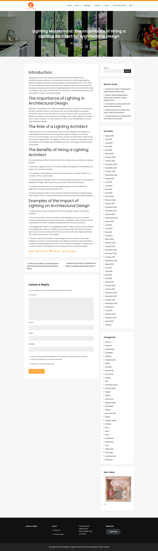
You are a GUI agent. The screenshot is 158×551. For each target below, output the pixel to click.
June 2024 (109, 228)
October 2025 (110, 171)
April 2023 (108, 278)
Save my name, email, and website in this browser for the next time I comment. (59, 356)
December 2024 (111, 207)
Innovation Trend (119, 5)
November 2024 (111, 211)
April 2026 (108, 150)
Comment (33, 295)
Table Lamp (109, 449)
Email (31, 333)
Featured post (84, 526)
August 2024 (109, 221)
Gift (130, 5)
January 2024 (110, 246)
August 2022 (109, 307)
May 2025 (108, 189)
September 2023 (111, 260)
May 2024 (108, 232)
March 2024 (109, 239)
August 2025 (109, 178)
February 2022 (110, 314)
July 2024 (108, 225)
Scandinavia (109, 438)
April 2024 (108, 235)
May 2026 (108, 146)
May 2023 (108, 275)
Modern (108, 410)
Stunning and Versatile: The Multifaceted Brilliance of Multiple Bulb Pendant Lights (80, 264)
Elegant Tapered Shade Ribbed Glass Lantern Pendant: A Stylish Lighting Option (115, 97)
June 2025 (108, 186)
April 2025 (108, 193)
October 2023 (110, 257)
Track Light (109, 452)
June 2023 (108, 271)
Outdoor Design (110, 420)
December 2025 (111, 164)
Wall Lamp (109, 459)
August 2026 (109, 136)
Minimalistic (109, 406)
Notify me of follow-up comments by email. (46, 359)
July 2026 (108, 139)
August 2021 (109, 321)
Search (106, 68)
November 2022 (111, 296)
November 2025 (111, 168)
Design (97, 5)
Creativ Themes (103, 547)
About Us (57, 530)
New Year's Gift (110, 413)
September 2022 (111, 303)
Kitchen (108, 392)
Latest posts (83, 529)
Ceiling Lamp (109, 349)
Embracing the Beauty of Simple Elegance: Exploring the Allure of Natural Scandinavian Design (43, 266)
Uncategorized (110, 456)
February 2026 (110, 157)
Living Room (109, 399)
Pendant (108, 424)
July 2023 (108, 268)
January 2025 (110, 203)
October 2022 (110, 300)
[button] (129, 488)
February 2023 (110, 285)
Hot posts (82, 534)
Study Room (109, 442)
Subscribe (113, 532)
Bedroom (108, 345)
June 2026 (108, 143)
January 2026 (110, 161)
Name (31, 322)
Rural (107, 435)
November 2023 (111, 253)
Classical (108, 356)
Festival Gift (109, 370)
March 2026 (109, 153)
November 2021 (110, 317)
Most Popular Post (85, 531)
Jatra (32, 251)
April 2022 (108, 310)
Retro (107, 427)
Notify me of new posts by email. (42, 364)
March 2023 (109, 282)
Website (32, 344)
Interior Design (110, 388)
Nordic (107, 417)
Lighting (87, 5)
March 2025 (109, 196)
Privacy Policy (59, 534)
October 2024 (110, 214)
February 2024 (110, 243)
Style (106, 5)
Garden (108, 378)
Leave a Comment (70, 251)
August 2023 (109, 264)
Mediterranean (110, 402)
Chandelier (109, 353)
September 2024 (111, 218)
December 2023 (111, 250)
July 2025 (108, 182)
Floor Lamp (109, 374)
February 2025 (110, 200)
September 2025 (111, 175)
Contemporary (110, 360)
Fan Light (108, 367)
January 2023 (110, 289)
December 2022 (111, 292)
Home (69, 5)
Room (77, 5)
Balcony (108, 342)
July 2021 (108, 325)
